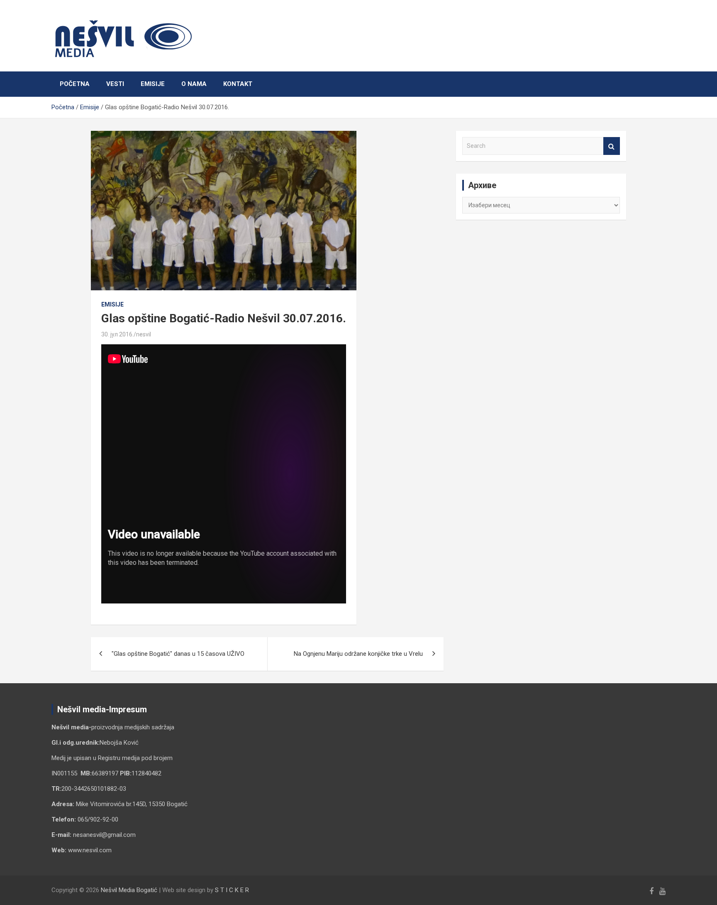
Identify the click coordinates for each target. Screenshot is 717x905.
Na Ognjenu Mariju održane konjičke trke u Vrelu (358, 653)
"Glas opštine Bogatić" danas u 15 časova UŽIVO (178, 653)
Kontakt (237, 84)
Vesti (115, 84)
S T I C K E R (232, 890)
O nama (194, 84)
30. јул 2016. (117, 334)
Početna (75, 84)
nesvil (143, 334)
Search (611, 146)
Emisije (153, 84)
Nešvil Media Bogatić (129, 890)
